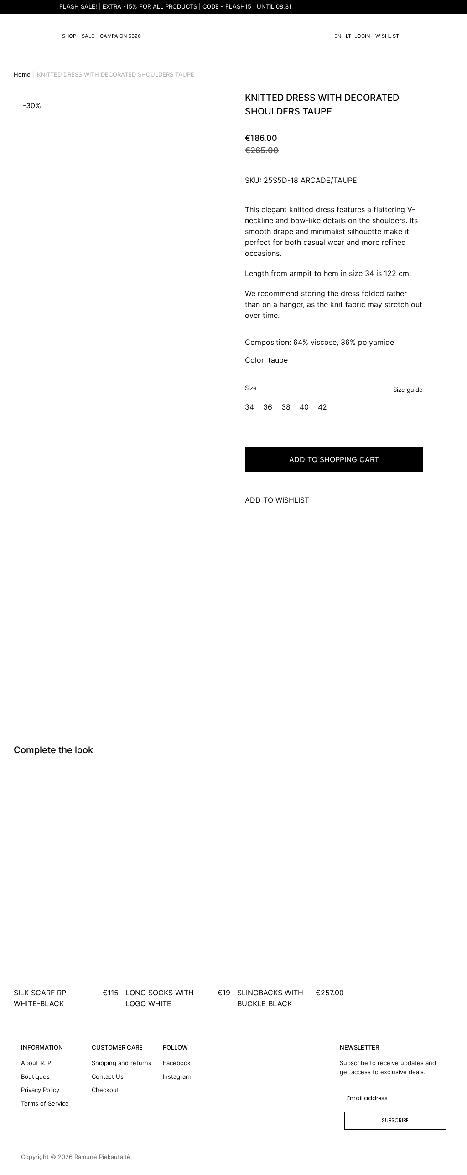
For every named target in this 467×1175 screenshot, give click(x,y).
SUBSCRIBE (395, 1120)
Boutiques (35, 1076)
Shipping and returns (121, 1062)
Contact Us (108, 1076)
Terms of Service (45, 1103)
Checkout (105, 1089)
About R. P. (37, 1062)
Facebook (177, 1062)
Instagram (177, 1076)
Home (22, 74)
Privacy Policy (40, 1089)
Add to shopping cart (334, 459)
